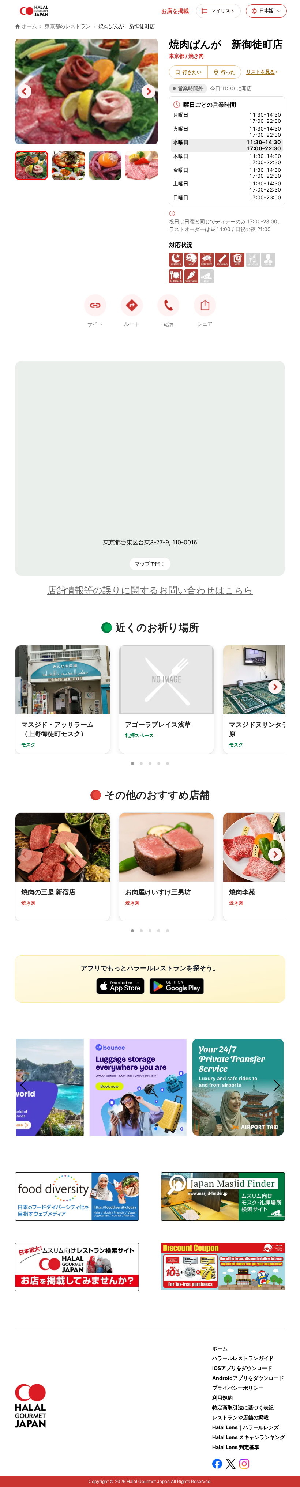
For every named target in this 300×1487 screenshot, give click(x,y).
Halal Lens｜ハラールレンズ (245, 1427)
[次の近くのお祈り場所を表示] (275, 687)
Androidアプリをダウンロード (248, 1378)
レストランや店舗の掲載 (240, 1417)
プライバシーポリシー (237, 1388)
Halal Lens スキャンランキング (248, 1437)
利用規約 (222, 1397)
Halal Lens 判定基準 (235, 1447)
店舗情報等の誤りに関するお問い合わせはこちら (150, 590)
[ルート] (132, 305)
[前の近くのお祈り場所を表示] (25, 687)
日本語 (266, 11)
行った (228, 72)
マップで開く (150, 564)
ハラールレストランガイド (243, 1358)
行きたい (192, 72)
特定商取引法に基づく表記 (243, 1407)
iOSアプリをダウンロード (242, 1368)
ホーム (220, 1348)
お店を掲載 (175, 11)
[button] (168, 305)
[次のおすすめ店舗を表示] (275, 854)
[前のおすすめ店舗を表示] (25, 854)
